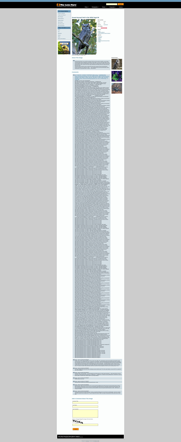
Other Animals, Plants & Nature (104, 33)
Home (59, 436)
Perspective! (112, 7)
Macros (99, 39)
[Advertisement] (64, 77)
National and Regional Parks (104, 40)
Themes (103, 7)
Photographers (95, 7)
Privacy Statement (72, 436)
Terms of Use (65, 436)
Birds (99, 31)
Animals (100, 37)
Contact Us (78, 436)
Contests (121, 7)
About (62, 436)
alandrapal (106, 24)
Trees (99, 41)
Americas (100, 36)
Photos (86, 7)
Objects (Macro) (101, 32)
